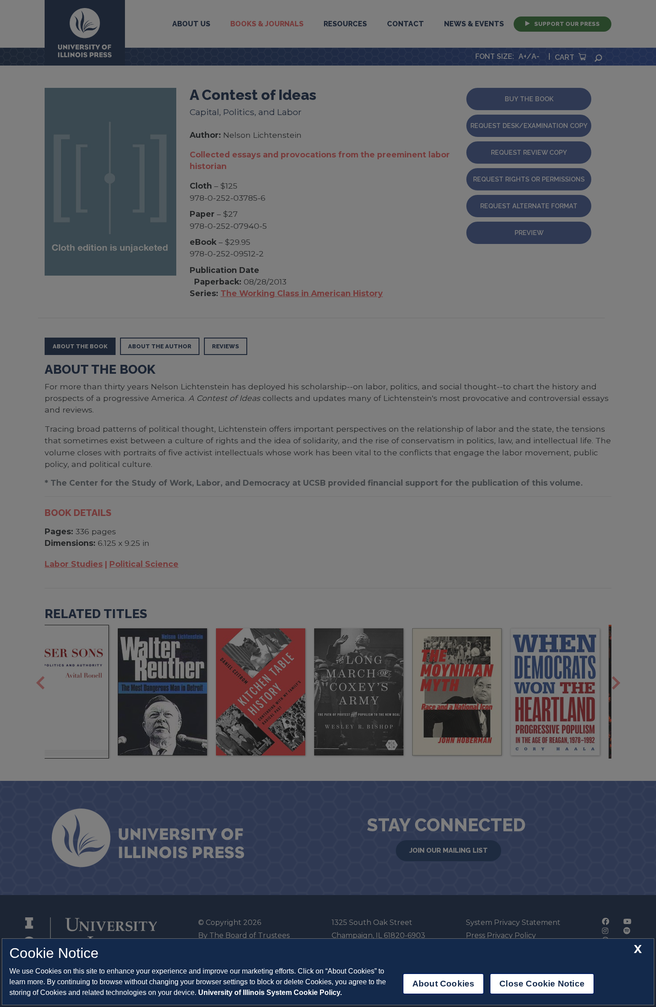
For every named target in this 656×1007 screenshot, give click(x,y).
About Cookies (443, 983)
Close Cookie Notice (542, 983)
